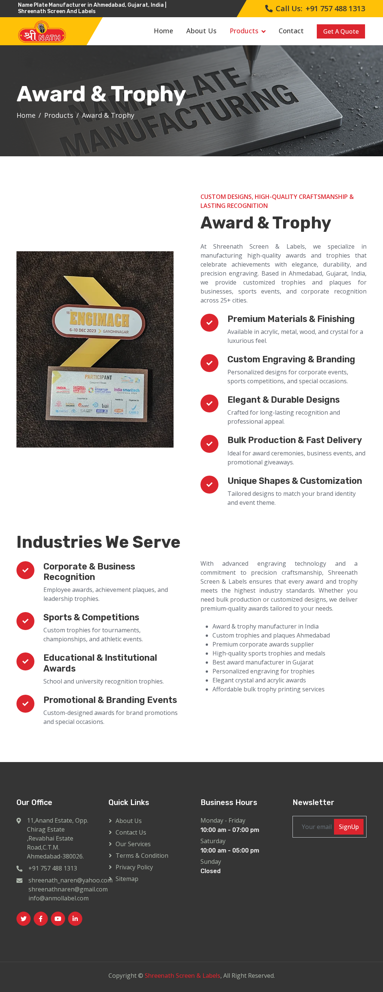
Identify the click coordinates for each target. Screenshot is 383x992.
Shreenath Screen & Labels (182, 975)
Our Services (133, 844)
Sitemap (127, 879)
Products (244, 30)
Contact (291, 30)
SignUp (349, 827)
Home (163, 30)
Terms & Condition (142, 855)
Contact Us (131, 832)
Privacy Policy (134, 867)
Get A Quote (341, 31)
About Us (201, 30)
